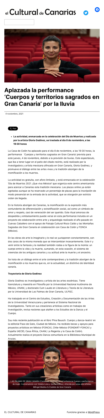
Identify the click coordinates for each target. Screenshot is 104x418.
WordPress (94, 412)
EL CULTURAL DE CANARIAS (20, 412)
